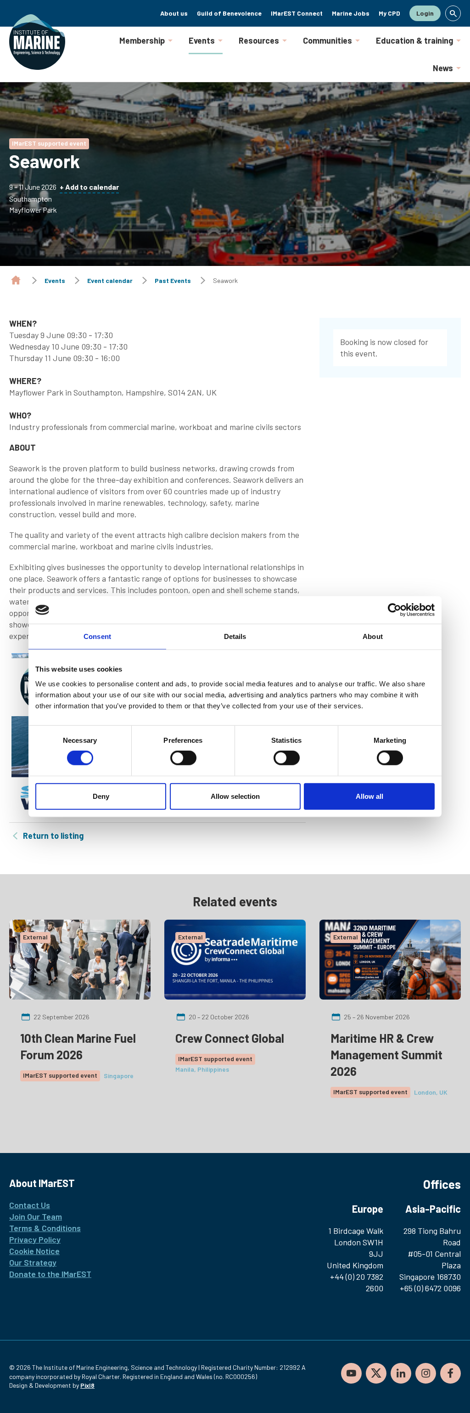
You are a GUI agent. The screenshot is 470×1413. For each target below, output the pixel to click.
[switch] (183, 758)
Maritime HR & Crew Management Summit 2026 (386, 1054)
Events (202, 40)
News (443, 68)
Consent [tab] (97, 636)
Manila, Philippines (202, 1069)
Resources (259, 40)
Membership (142, 40)
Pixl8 (87, 1385)
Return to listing (53, 836)
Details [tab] (235, 636)
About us (174, 13)
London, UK (431, 1092)
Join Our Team (35, 1216)
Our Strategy (32, 1262)
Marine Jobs (350, 13)
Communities (327, 40)
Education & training (414, 40)
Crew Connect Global (229, 1038)
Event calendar (110, 280)
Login (425, 13)
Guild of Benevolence (229, 13)
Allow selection (235, 796)
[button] (453, 13)
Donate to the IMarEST (50, 1274)
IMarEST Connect (297, 13)
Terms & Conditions (45, 1228)
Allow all (369, 796)
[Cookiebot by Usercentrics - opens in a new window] (394, 610)
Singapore (119, 1076)
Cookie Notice (34, 1251)
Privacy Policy (35, 1239)
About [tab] (373, 636)
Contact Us (29, 1205)
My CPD (389, 13)
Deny (101, 796)
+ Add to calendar (89, 186)
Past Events (173, 280)
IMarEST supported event (49, 143)
